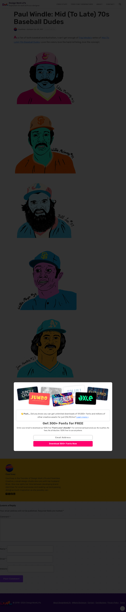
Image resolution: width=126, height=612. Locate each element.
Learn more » (82, 417)
